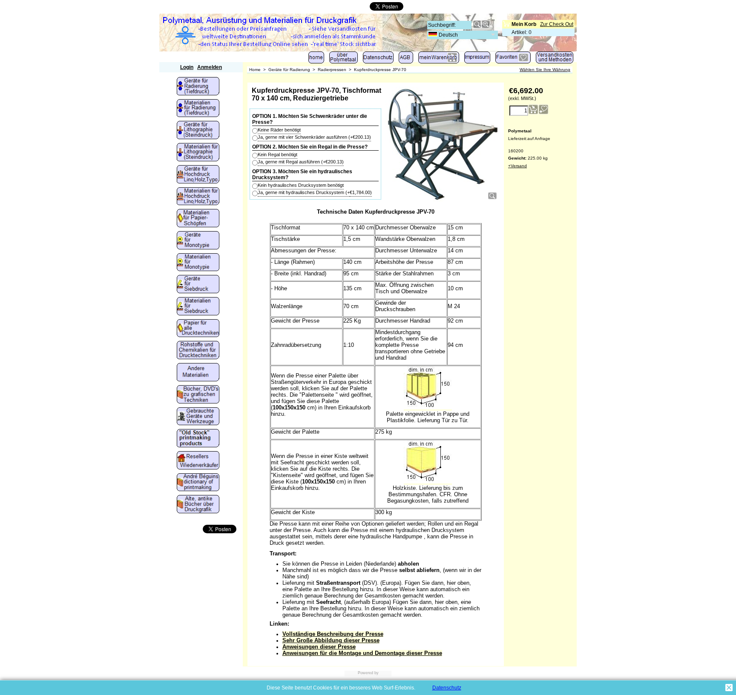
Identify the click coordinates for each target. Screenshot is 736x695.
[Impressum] (477, 59)
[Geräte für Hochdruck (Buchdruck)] (198, 175)
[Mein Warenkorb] (438, 59)
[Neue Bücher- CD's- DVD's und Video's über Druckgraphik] (198, 395)
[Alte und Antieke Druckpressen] (198, 417)
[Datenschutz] (378, 59)
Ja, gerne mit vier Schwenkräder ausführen (314, 137)
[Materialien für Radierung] (198, 109)
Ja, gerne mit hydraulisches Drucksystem (315, 192)
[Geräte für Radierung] (198, 87)
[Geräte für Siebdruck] (198, 285)
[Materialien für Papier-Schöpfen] (198, 219)
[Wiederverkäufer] (198, 461)
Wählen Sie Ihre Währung (545, 69)
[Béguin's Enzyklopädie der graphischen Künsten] (198, 483)
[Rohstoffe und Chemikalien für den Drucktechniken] (198, 350)
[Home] (316, 59)
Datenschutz (446, 688)
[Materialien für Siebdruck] (198, 307)
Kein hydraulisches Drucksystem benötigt (301, 185)
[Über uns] (343, 59)
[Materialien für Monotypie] (198, 263)
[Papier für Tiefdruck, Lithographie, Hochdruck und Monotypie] (198, 329)
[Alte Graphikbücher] (198, 505)
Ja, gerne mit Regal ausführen (301, 161)
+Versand (517, 165)
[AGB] (406, 59)
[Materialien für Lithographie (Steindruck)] (198, 153)
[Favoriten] (513, 59)
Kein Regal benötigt (277, 154)
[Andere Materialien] (198, 373)
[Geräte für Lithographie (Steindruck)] (198, 130)
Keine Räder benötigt (279, 129)
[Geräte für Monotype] (198, 241)
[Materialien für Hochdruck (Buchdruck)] (198, 197)
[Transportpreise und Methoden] (554, 59)
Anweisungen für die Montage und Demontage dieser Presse (362, 653)
